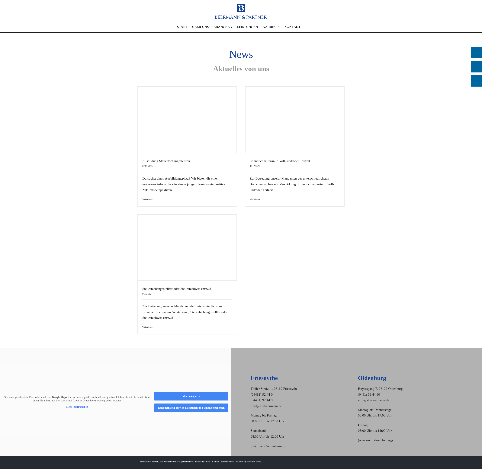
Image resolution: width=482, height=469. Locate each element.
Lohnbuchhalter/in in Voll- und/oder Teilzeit (280, 161)
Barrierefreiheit (227, 461)
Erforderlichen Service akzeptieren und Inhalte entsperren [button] (191, 407)
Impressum (199, 461)
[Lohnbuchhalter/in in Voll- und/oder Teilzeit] (295, 120)
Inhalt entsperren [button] (191, 396)
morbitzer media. (254, 461)
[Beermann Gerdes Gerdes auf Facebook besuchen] (476, 66)
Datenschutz (187, 461)
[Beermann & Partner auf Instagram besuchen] (476, 81)
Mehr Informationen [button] (77, 406)
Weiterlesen (147, 199)
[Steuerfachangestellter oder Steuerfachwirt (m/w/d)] (187, 247)
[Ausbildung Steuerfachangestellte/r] (187, 120)
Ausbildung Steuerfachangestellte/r (166, 161)
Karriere (215, 461)
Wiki (208, 461)
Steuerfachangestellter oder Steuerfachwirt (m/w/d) (177, 289)
